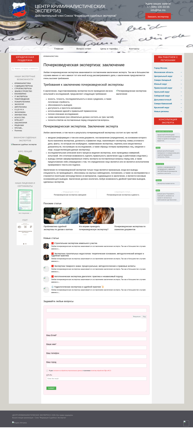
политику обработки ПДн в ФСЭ (101, 370)
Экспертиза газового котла (165, 183)
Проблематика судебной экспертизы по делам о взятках (58, 228)
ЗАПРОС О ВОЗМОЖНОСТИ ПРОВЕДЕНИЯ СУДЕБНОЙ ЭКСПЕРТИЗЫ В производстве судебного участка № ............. (167, 170)
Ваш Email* (51, 335)
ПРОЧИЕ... (19, 128)
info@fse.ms (158, 10)
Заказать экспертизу (158, 16)
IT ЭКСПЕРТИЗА (21, 96)
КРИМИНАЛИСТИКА (50, 56)
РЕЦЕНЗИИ (19, 125)
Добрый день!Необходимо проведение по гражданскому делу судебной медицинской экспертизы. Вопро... (168, 154)
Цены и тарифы (109, 49)
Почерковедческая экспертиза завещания (70, 195)
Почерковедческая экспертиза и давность (123, 195)
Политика (18, 131)
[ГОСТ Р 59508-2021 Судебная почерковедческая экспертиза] (25, 244)
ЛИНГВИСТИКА (21, 115)
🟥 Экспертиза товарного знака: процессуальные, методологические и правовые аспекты (93, 266)
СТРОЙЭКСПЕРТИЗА (23, 88)
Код (144, 316)
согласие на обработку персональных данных (67, 370)
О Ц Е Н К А (19, 109)
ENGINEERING (20, 94)
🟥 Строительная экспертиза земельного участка (74, 243)
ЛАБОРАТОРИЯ (21, 123)
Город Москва (160, 68)
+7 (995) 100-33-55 (158, 6)
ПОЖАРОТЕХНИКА (22, 102)
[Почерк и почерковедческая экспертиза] (25, 176)
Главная (58, 49)
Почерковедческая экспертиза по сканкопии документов (130, 228)
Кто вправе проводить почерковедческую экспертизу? (93, 228)
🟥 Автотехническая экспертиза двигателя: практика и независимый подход (87, 276)
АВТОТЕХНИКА (21, 107)
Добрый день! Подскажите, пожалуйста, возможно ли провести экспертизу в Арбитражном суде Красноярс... (167, 197)
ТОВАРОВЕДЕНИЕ (22, 99)
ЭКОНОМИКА (20, 112)
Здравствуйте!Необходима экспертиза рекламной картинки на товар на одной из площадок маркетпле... (168, 138)
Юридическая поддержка (25, 59)
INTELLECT (19, 120)
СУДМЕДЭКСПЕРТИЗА (24, 86)
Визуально (137, 316)
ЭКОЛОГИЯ (19, 104)
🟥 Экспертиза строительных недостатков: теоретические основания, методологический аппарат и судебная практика (97, 255)
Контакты (134, 49)
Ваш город (51, 362)
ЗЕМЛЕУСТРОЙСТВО (23, 91)
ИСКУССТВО (20, 117)
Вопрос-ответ (84, 49)
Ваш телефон (52, 353)
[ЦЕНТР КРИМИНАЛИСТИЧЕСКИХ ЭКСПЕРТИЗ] (19, 18)
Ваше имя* (51, 344)
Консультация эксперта (168, 121)
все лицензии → (25, 213)
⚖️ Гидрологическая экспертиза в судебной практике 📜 (77, 287)
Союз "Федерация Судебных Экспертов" (50, 418)
